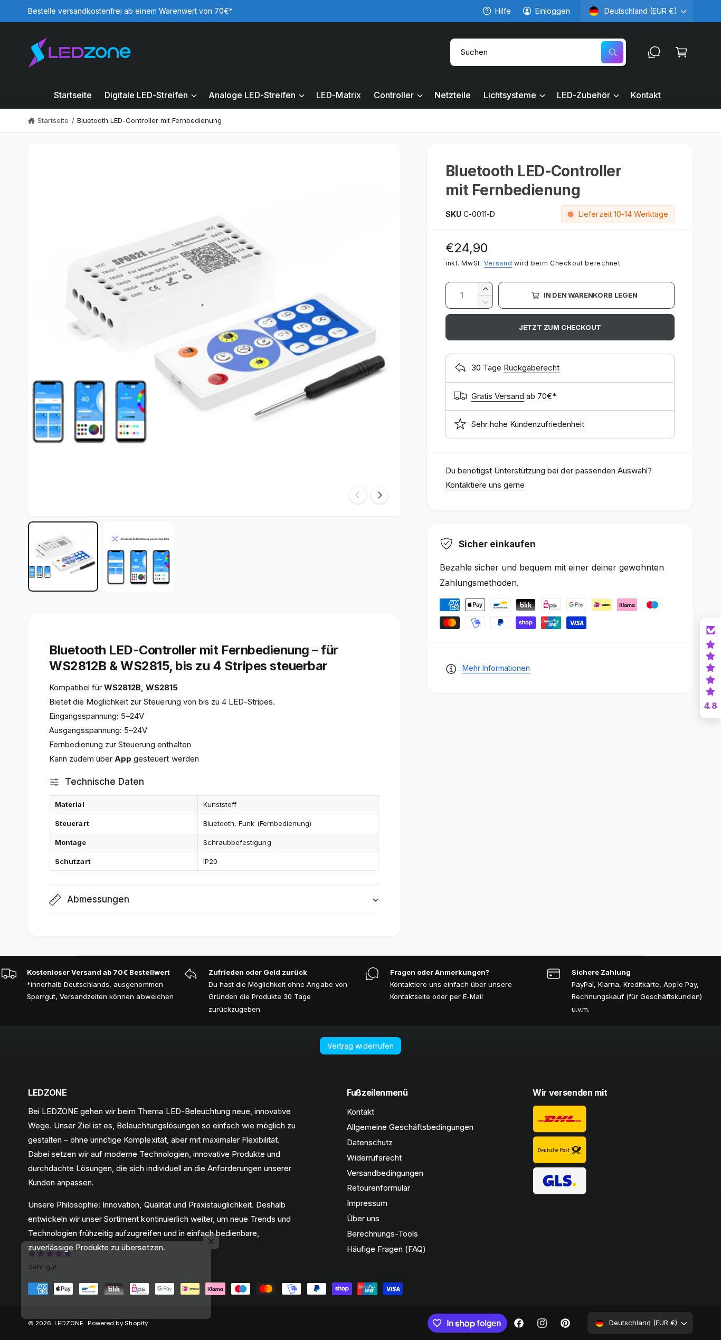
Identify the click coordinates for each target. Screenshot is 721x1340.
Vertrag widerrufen (360, 1045)
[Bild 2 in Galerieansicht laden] (138, 556)
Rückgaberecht (531, 368)
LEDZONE (68, 1323)
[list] (360, 991)
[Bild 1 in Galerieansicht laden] (63, 556)
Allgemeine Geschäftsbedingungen (410, 1127)
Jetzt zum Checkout (560, 327)
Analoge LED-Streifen (252, 95)
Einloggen (552, 10)
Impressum (367, 1203)
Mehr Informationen (496, 667)
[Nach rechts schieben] (379, 495)
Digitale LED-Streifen (146, 95)
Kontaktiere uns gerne (485, 485)
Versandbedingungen (385, 1173)
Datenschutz (370, 1142)
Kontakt (360, 1112)
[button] (681, 52)
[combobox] (538, 52)
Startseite (53, 120)
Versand (498, 263)
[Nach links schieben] (357, 495)
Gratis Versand (497, 396)
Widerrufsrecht (374, 1158)
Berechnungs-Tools (382, 1234)
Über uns (363, 1218)
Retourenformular (378, 1188)
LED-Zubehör (583, 95)
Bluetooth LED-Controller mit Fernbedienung (149, 120)
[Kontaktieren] (654, 52)
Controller (394, 95)
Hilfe (503, 10)
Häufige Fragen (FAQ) (386, 1249)
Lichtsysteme (509, 95)
